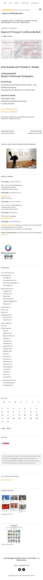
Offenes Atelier (30, 21)
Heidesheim (6, 348)
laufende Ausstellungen (10, 283)
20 (25, 415)
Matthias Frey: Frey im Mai (35, 132)
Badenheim (6, 333)
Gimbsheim (6, 343)
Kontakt (16, 3)
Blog (5, 3)
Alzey (4, 330)
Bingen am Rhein (8, 336)
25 (14, 418)
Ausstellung (4, 275)
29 (37, 418)
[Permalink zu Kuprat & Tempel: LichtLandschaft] (21, 58)
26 (19, 418)
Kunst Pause (5, 196)
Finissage (5, 277)
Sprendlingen (7, 367)
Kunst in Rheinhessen (12, 13)
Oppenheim (6, 364)
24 (8, 418)
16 (2, 415)
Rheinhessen (6, 22)
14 (31, 412)
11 (13, 412)
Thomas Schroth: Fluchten (7, 132)
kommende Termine (9, 280)
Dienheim (5, 338)
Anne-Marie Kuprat (8, 109)
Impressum (25, 3)
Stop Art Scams (6, 480)
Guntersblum (7, 346)
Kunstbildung (7, 385)
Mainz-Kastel (7, 317)
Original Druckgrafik (8, 301)
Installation (6, 293)
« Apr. (3, 428)
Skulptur (16, 22)
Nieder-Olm (6, 361)
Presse (3, 325)
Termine (5, 234)
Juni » (9, 428)
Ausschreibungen (8, 382)
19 (19, 415)
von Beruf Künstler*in (7, 380)
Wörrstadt (25, 22)
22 (36, 415)
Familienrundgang (7, 225)
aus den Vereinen (6, 273)
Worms (5, 374)
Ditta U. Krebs (8, 36)
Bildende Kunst (7, 21)
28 (31, 418)
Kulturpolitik (4, 307)
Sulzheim (5, 372)
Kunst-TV (3, 310)
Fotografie (18, 21)
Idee (10, 3)
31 (8, 421)
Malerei (5, 296)
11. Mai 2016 (13, 28)
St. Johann (6, 369)
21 (30, 415)
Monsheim (6, 356)
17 (8, 415)
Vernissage (6, 285)
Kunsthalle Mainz (6, 218)
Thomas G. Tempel (8, 111)
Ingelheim (6, 351)
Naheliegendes (5, 315)
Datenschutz (35, 3)
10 (8, 412)
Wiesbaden (6, 320)
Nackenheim (6, 359)
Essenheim (6, 341)
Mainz (4, 354)
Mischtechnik (7, 299)
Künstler (3, 312)
